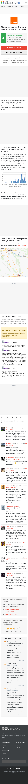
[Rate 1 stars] (8, 628)
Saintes (19, 245)
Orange (16, 6)
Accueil (3, 6)
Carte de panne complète (14, 52)
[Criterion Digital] (14, 768)
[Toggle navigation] (26, 2)
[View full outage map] (14, 262)
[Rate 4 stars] (16, 628)
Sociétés (9, 6)
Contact (4, 753)
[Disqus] (14, 359)
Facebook (17, 748)
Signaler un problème (15, 47)
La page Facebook (10, 611)
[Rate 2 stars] (11, 628)
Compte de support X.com (12, 609)
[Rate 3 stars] (14, 628)
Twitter (16, 745)
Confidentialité (5, 750)
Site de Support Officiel (11, 614)
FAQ (3, 748)
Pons (24, 245)
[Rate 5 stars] (19, 628)
